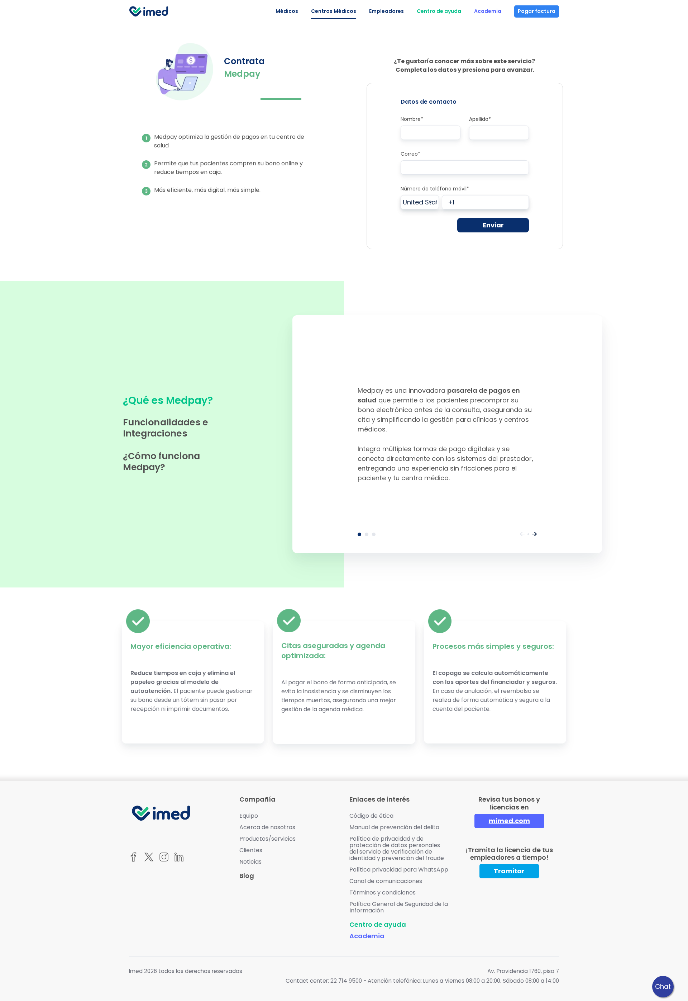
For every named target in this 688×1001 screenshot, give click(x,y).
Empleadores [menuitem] (386, 11)
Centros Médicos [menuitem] (333, 11)
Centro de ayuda (377, 924)
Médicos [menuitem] (287, 11)
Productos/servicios (267, 839)
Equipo (248, 816)
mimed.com (509, 820)
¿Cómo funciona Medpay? (374, 534)
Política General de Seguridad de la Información (398, 907)
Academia (366, 935)
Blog (246, 875)
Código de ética (371, 816)
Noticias (250, 862)
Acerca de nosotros (267, 827)
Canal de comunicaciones (385, 881)
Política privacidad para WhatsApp (398, 869)
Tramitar (509, 871)
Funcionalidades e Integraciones (366, 534)
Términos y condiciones (382, 892)
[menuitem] (439, 11)
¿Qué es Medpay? (359, 534)
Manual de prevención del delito (394, 827)
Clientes (250, 850)
